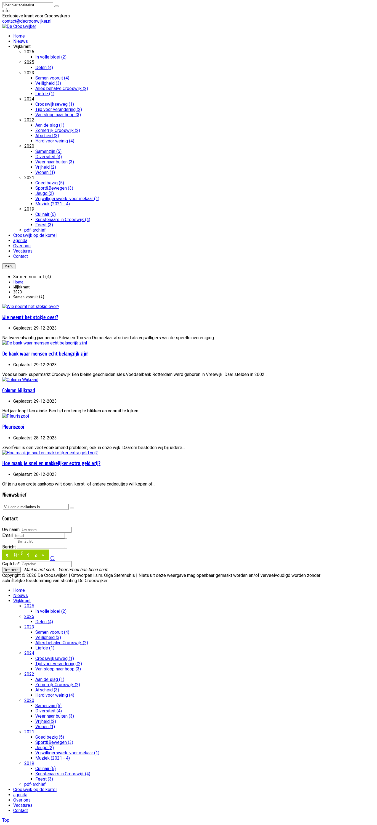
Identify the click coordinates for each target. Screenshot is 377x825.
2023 (29, 627)
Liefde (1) (44, 648)
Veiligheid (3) (48, 637)
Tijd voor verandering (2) (58, 663)
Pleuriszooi (13, 427)
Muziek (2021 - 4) (52, 758)
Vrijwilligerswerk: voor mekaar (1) (67, 752)
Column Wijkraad (18, 391)
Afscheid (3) (47, 690)
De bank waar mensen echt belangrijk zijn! (45, 354)
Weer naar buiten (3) (54, 716)
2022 (29, 674)
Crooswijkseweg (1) (54, 658)
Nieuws (20, 595)
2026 (29, 606)
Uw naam (11, 529)
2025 (29, 616)
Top (5, 820)
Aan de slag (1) (49, 679)
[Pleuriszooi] (15, 416)
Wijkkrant (22, 600)
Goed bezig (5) (49, 737)
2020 (29, 700)
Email (7, 535)
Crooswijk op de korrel (35, 789)
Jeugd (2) (44, 747)
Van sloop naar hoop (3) (58, 669)
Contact (20, 810)
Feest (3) (44, 779)
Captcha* (11, 563)
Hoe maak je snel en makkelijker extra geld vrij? (51, 463)
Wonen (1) (45, 726)
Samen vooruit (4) (52, 632)
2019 (29, 763)
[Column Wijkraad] (20, 379)
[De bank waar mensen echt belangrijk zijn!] (44, 343)
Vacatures (23, 805)
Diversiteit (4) (48, 710)
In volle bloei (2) (51, 611)
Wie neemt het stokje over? (30, 317)
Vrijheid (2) (45, 721)
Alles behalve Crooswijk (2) (61, 642)
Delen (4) (44, 621)
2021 (29, 731)
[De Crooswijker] (19, 26)
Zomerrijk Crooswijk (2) (57, 684)
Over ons (22, 800)
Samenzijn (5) (48, 705)
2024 (29, 653)
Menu (8, 266)
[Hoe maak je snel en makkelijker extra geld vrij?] (50, 452)
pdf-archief (35, 784)
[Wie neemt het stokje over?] (30, 306)
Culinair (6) (45, 768)
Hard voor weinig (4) (54, 695)
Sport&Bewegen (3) (54, 742)
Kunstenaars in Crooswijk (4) (62, 773)
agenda (20, 794)
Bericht (9, 547)
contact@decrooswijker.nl (26, 21)
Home (18, 282)
